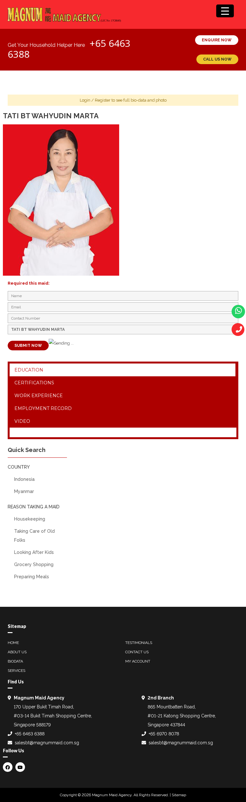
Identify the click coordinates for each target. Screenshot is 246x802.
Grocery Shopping (33, 564)
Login (85, 100)
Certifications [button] (34, 383)
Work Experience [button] (38, 395)
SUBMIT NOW (28, 345)
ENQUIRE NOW (217, 40)
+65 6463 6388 (30, 733)
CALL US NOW (217, 59)
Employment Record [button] (43, 408)
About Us (17, 652)
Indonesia (24, 479)
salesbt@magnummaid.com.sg (47, 742)
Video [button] (22, 421)
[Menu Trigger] (225, 10)
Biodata (15, 661)
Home (13, 642)
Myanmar (24, 491)
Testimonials (138, 642)
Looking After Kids (34, 552)
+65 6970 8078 (164, 733)
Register (103, 100)
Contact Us (137, 652)
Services (16, 670)
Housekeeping (29, 519)
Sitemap (179, 795)
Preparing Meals (31, 576)
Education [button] (28, 370)
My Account (137, 661)
